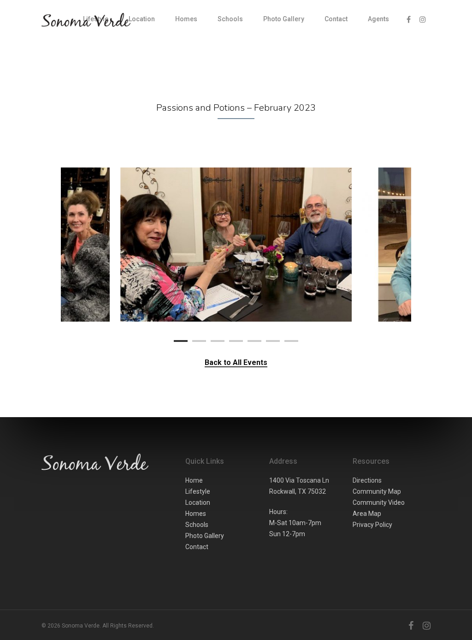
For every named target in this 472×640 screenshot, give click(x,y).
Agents (378, 19)
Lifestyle (197, 491)
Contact (336, 19)
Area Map (367, 513)
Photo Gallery (283, 19)
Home (194, 480)
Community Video (379, 502)
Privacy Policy (372, 524)
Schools (230, 19)
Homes (186, 19)
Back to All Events (236, 363)
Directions (367, 480)
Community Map (377, 491)
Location (142, 19)
